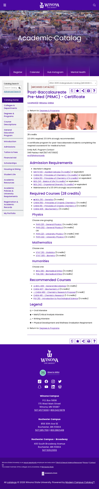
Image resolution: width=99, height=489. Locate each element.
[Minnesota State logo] (49, 474)
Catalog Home (11, 100)
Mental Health (78, 72)
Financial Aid (10, 157)
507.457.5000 (41, 410)
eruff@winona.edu (36, 155)
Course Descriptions (10, 123)
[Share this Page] (83, 90)
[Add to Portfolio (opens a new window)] (77, 90)
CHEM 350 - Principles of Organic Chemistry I (54, 202)
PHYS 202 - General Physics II (49, 227)
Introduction (10, 141)
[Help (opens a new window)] (94, 90)
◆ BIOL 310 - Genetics (43, 199)
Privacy (85, 462)
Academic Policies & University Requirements (11, 192)
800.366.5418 (57, 430)
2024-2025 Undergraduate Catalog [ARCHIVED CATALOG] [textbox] (71, 83)
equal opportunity (30, 462)
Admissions (9, 146)
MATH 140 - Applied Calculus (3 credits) (52, 172)
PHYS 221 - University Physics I (50, 233)
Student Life (10, 174)
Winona (43, 102)
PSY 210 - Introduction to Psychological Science (55, 298)
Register (18, 72)
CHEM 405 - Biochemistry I (46, 209)
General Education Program (9, 133)
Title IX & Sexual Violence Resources (69, 462)
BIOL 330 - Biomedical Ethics (49, 270)
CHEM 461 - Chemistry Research (48, 295)
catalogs (12, 482)
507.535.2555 (49, 450)
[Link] (41, 381)
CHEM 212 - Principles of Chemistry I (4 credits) (55, 175)
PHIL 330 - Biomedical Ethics (49, 274)
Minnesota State (47, 467)
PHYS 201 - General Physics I (49, 224)
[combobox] (73, 83)
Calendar (35, 72)
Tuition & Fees (11, 152)
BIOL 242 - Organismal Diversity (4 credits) (53, 184)
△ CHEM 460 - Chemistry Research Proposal (54, 292)
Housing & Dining (12, 169)
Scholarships (10, 163)
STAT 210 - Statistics (45, 252)
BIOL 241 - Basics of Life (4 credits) (49, 181)
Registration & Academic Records (11, 204)
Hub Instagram (55, 72)
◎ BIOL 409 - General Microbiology (49, 286)
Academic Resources (9, 181)
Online (51, 102)
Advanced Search (12, 91)
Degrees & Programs (9, 115)
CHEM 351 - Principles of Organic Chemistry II (54, 205)
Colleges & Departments (10, 107)
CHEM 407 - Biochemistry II (46, 289)
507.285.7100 (42, 430)
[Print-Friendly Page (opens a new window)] (88, 90)
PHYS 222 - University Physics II (50, 237)
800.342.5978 (58, 410)
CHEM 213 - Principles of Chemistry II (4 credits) (55, 178)
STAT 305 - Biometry (45, 255)
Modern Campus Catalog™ (80, 482)
